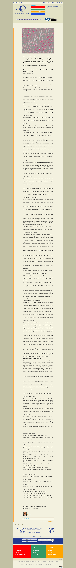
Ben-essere (36, 550)
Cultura (35, 547)
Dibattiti (50, 552)
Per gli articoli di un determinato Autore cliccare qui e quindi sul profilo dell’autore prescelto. (34, 532)
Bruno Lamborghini (30, 513)
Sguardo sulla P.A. (52, 554)
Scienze (17, 552)
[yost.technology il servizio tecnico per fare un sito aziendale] (60, 567)
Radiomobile (18, 549)
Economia (20, 26)
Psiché (34, 552)
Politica (50, 549)
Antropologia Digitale (20, 554)
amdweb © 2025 (60, 559)
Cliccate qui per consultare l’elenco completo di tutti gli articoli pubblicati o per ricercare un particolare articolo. (34, 529)
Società (50, 550)
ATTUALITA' (15, 26)
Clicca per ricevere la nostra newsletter (46, 539)
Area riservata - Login (18, 2)
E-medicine (35, 549)
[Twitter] (24, 524)
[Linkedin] (22, 524)
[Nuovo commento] (26, 518)
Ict (15, 547)
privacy (50, 541)
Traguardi (35, 554)
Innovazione (18, 550)
